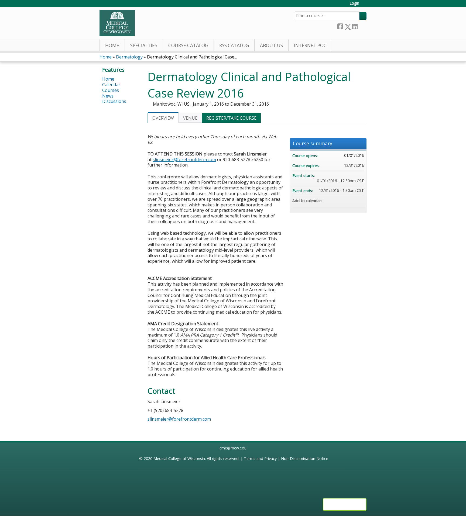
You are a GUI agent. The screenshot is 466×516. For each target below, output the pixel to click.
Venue (190, 118)
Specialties (143, 45)
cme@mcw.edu (233, 448)
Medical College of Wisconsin (179, 458)
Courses (110, 90)
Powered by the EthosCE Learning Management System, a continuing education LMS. (344, 504)
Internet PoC (310, 45)
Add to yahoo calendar (345, 200)
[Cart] (364, 5)
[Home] (117, 23)
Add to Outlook (359, 200)
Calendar (111, 85)
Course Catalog (188, 45)
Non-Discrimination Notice (304, 458)
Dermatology (129, 57)
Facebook (340, 26)
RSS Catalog (234, 45)
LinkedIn (354, 26)
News (108, 96)
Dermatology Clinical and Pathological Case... (192, 57)
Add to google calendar (338, 200)
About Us (271, 45)
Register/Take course (231, 118)
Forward (362, 25)
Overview (163, 118)
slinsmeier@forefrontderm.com (184, 159)
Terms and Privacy (260, 458)
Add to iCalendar (352, 200)
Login (354, 3)
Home (112, 45)
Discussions (114, 101)
